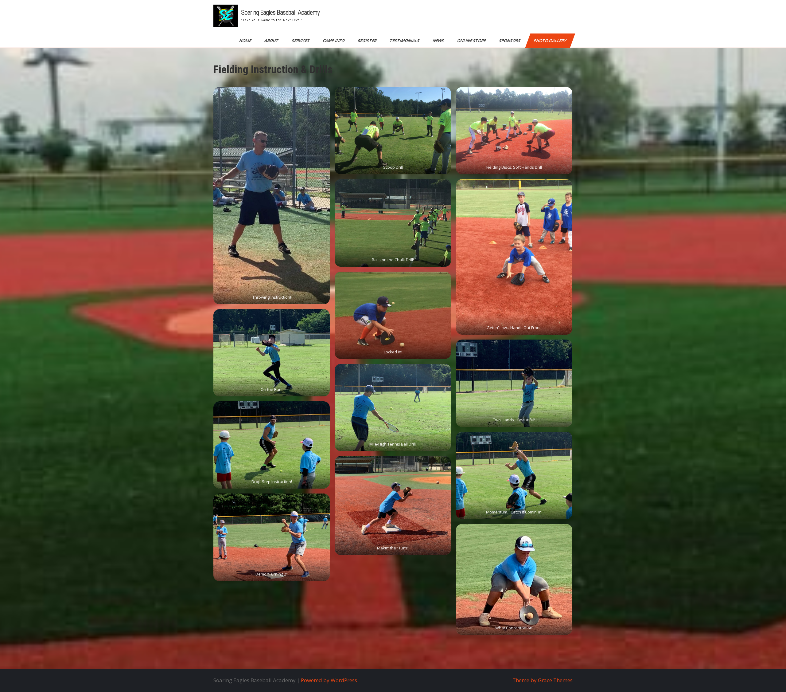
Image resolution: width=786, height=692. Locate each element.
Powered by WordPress (329, 680)
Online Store (472, 40)
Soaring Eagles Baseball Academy (280, 12)
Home (246, 40)
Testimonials (405, 40)
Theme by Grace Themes (542, 680)
